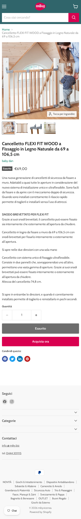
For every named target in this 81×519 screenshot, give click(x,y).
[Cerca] (73, 17)
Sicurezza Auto (42, 490)
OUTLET (43, 498)
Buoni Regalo (59, 498)
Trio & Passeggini (63, 490)
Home (6, 29)
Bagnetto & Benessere (22, 498)
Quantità (7, 306)
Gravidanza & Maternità (17, 490)
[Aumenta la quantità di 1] (36, 315)
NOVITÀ (7, 482)
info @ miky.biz (10, 445)
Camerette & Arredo (51, 486)
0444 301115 (13, 453)
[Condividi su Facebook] (5, 359)
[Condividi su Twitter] (12, 359)
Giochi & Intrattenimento (29, 482)
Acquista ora (40, 341)
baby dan (7, 161)
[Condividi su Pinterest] (27, 359)
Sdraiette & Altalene (25, 486)
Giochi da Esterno (40, 502)
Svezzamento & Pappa (52, 494)
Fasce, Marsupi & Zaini (24, 494)
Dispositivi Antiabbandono (60, 482)
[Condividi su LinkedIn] (20, 359)
